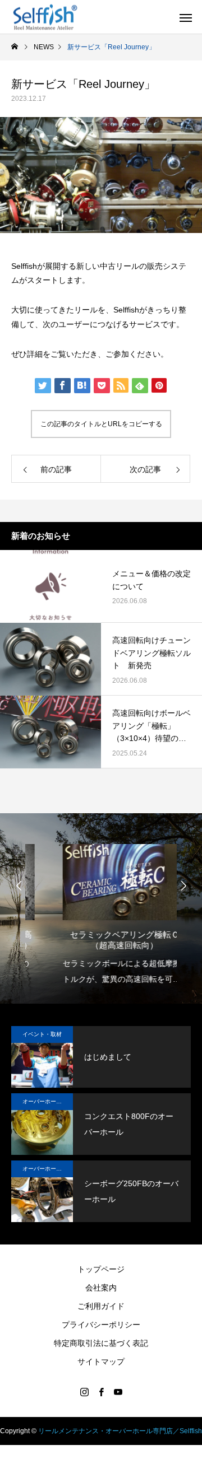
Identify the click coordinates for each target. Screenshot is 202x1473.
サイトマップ (101, 1361)
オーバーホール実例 (47, 1101)
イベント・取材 (42, 1034)
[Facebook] (101, 1391)
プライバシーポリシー (101, 1324)
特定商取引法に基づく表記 (101, 1343)
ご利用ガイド (101, 1306)
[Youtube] (117, 1391)
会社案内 (101, 1287)
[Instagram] (84, 1391)
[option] (101, 911)
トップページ (101, 1269)
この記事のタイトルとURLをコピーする (101, 424)
